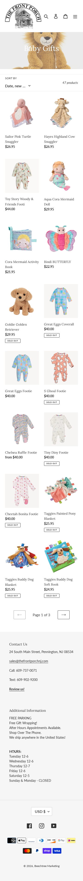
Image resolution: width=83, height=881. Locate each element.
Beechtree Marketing (46, 866)
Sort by (11, 78)
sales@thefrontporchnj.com (28, 661)
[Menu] (75, 16)
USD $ (40, 811)
